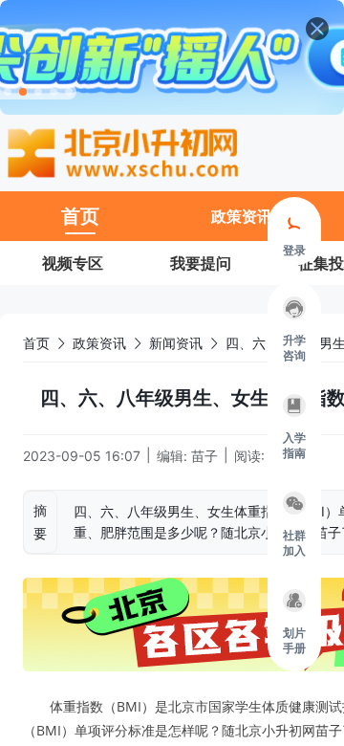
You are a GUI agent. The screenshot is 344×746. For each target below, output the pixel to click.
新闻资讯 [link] (176, 343)
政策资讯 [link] (99, 343)
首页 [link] (36, 343)
